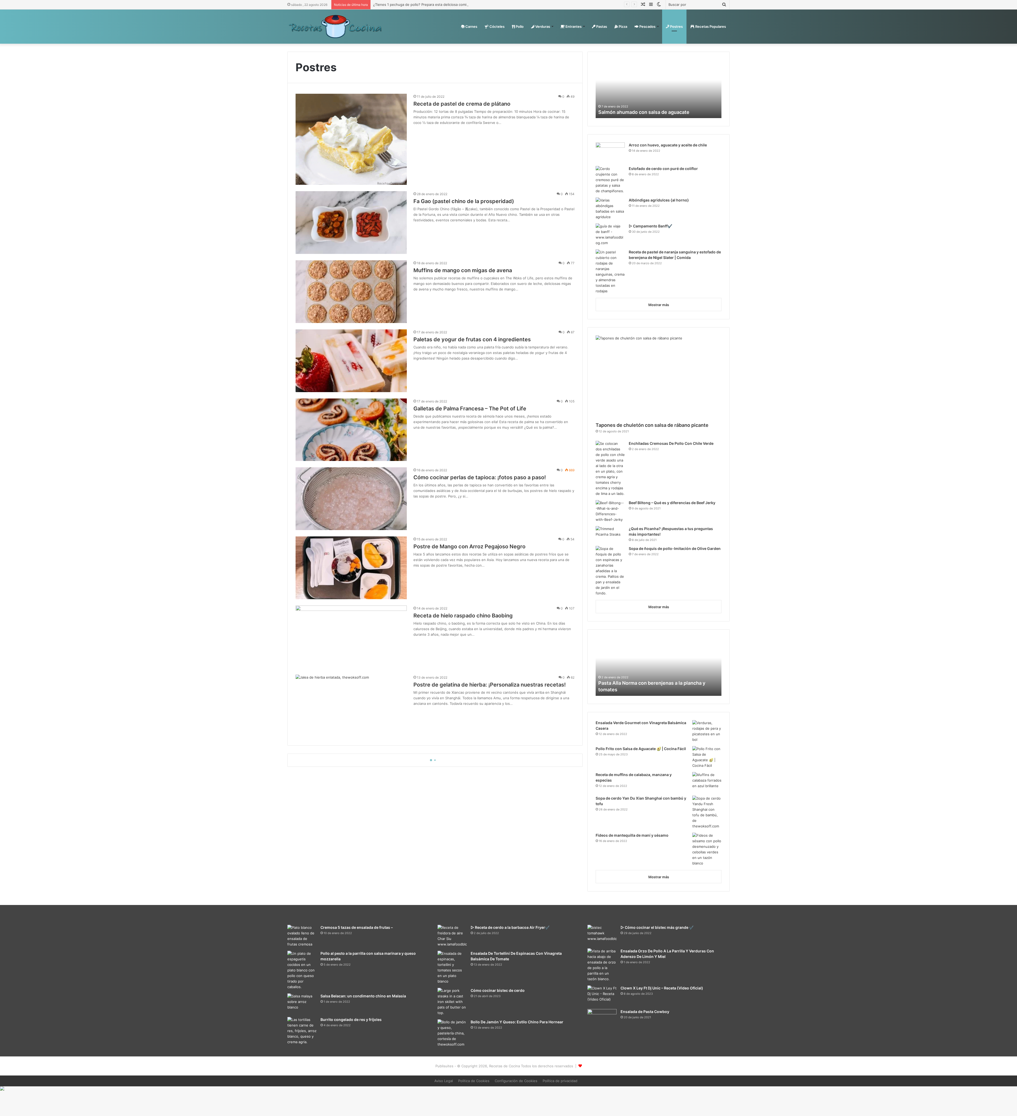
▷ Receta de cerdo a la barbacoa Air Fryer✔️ (510, 927)
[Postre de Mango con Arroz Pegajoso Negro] (351, 567)
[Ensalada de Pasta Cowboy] (602, 1019)
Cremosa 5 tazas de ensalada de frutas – (356, 927)
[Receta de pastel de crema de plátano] (351, 139)
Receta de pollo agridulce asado (634, 689)
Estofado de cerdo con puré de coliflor (663, 168)
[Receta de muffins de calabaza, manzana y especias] (706, 782)
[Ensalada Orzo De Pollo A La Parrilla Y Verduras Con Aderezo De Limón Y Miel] (602, 965)
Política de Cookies (473, 1081)
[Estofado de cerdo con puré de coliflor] (610, 180)
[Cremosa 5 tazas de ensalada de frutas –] (301, 936)
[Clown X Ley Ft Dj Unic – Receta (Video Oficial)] (602, 995)
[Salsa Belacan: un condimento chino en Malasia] (301, 1003)
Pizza (622, 26)
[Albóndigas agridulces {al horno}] (610, 209)
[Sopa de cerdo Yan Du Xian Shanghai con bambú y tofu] (706, 812)
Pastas (601, 26)
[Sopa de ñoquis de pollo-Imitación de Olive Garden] (610, 571)
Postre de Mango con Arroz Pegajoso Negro (469, 546)
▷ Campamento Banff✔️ (650, 226)
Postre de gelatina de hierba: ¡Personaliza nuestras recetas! (489, 685)
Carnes (471, 26)
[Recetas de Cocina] (335, 26)
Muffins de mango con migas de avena (462, 270)
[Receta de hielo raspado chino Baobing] (351, 637)
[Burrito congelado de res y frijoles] (301, 1031)
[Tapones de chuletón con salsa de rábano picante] (658, 377)
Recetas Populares (710, 26)
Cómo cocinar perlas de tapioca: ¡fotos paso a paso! (479, 477)
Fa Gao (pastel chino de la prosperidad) (463, 201)
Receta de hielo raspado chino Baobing (463, 615)
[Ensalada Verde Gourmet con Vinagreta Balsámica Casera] (706, 731)
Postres (676, 26)
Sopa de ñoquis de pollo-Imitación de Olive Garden (675, 548)
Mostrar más (658, 305)
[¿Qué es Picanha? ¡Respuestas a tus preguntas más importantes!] (610, 534)
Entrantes (573, 26)
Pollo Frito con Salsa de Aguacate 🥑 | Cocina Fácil (641, 748)
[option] (658, 89)
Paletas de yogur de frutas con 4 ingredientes (472, 339)
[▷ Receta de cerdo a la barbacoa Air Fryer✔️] (452, 936)
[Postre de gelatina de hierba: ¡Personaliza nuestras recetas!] (351, 706)
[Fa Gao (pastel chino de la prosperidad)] (351, 222)
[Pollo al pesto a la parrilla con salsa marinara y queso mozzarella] (301, 970)
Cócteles (497, 26)
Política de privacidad (560, 1081)
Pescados (647, 26)
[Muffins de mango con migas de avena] (351, 291)
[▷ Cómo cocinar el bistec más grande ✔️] (602, 935)
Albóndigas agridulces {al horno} (659, 200)
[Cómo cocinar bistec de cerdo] (452, 1002)
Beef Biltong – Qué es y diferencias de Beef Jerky (672, 502)
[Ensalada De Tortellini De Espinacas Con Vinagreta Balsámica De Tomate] (452, 967)
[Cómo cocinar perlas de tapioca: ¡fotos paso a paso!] (351, 498)
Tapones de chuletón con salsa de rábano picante (652, 425)
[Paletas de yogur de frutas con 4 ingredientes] (351, 360)
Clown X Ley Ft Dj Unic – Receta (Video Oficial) (662, 988)
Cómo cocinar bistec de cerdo (498, 990)
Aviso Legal (443, 1081)
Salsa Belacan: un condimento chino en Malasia (363, 996)
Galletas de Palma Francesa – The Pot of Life (469, 408)
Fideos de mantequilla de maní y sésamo (632, 835)
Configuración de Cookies (516, 1081)
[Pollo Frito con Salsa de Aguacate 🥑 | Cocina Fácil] (706, 757)
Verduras (542, 26)
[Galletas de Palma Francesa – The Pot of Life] (351, 429)
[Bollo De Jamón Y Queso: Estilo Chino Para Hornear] (452, 1033)
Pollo (519, 26)
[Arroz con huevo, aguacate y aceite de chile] (610, 152)
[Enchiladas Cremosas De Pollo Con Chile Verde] (610, 468)
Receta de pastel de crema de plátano (461, 104)
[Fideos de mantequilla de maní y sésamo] (706, 849)
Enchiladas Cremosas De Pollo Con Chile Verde (671, 443)
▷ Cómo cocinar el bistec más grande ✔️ (657, 927)
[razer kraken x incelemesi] (508, 1088)
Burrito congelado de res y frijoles (351, 1019)
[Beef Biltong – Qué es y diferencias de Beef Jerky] (610, 511)
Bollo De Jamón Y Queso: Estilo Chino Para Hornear (517, 1022)
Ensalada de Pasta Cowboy (645, 1011)
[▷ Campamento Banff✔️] (610, 234)
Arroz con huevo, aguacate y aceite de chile (668, 145)
